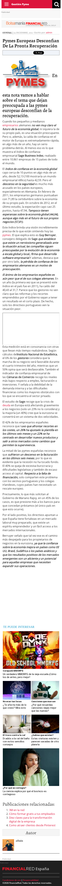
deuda (6, 405)
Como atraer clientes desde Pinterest (32, 825)
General (7, 32)
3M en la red (16, 810)
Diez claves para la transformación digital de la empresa (30, 819)
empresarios (10, 125)
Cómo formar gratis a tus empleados (32, 814)
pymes (6, 235)
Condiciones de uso (11, 880)
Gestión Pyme (20, 4)
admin (49, 32)
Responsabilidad (30, 880)
